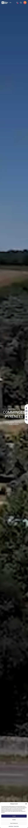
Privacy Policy (16, 826)
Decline (14, 819)
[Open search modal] (21, 3)
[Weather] (26, 414)
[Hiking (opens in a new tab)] (26, 416)
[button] (26, 804)
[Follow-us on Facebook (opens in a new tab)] (26, 408)
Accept (14, 816)
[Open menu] (24, 2)
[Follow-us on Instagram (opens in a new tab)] (26, 411)
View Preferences (14, 823)
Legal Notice (11, 826)
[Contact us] (26, 419)
